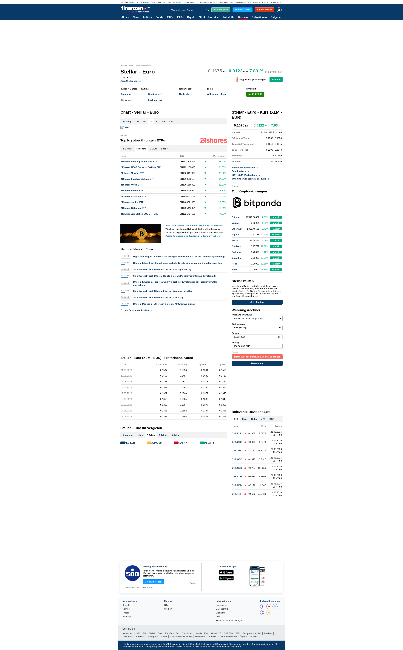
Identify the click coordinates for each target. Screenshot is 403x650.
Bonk (235, 269)
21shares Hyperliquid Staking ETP (139, 161)
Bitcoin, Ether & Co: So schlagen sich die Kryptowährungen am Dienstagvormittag (177, 263)
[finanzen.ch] (135, 8)
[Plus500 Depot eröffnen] (139, 11)
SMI (122, 2)
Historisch (126, 100)
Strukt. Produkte (209, 17)
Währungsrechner (216, 94)
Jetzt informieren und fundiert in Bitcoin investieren (193, 236)
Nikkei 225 (216, 633)
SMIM (152, 633)
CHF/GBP (237, 459)
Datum (235, 333)
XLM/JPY (182, 443)
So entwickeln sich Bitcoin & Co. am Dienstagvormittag (163, 291)
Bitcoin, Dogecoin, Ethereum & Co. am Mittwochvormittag (164, 304)
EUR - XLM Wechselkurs (245, 175)
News (136, 17)
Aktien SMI (127, 633)
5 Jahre (163, 435)
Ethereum (237, 229)
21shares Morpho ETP (132, 173)
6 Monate (128, 435)
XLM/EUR (130, 443)
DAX (169, 2)
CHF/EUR (237, 433)
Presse (125, 613)
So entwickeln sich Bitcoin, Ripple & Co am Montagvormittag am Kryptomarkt (174, 276)
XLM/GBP (156, 443)
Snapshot (126, 94)
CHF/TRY (236, 494)
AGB (218, 616)
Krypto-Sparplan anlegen (252, 79)
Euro (186, 2)
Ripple (235, 234)
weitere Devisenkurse (243, 167)
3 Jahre (151, 435)
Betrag (235, 342)
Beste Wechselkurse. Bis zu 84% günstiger (257, 356)
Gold (221, 2)
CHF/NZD (237, 485)
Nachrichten (185, 94)
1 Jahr (139, 435)
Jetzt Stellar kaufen (130, 81)
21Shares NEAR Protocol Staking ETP (141, 167)
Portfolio (212, 636)
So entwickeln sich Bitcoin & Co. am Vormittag (158, 297)
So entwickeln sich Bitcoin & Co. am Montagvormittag (162, 269)
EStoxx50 (204, 2)
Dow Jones (187, 633)
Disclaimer (221, 613)
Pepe (234, 263)
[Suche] (207, 10)
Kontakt (126, 605)
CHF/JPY (236, 450)
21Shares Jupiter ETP (132, 202)
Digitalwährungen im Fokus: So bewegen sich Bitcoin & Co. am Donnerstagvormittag (179, 256)
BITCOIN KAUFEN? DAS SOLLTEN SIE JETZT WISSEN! (194, 225)
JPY (263, 419)
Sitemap (126, 616)
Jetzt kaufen (257, 302)
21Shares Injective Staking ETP (137, 179)
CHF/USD (237, 442)
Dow (154, 2)
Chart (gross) (155, 94)
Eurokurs (140, 636)
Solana (235, 240)
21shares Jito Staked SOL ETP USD (139, 214)
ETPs (180, 17)
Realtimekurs (155, 100)
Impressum (221, 605)
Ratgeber (276, 17)
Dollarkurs (127, 636)
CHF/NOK (237, 468)
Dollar (255, 2)
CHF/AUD (237, 476)
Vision (235, 223)
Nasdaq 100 (202, 633)
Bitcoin (238, 2)
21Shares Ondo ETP (131, 184)
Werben (168, 609)
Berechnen (257, 363)
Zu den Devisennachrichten (135, 310)
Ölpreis (243, 636)
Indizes (147, 17)
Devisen (243, 17)
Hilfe (166, 605)
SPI (138, 2)
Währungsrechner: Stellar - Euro (249, 178)
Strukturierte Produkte (181, 636)
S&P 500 (228, 633)
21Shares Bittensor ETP (133, 208)
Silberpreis (153, 636)
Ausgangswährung (242, 314)
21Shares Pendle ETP (132, 190)
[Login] (279, 9)
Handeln (276, 79)
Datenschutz (222, 609)
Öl (271, 2)
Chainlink (237, 258)
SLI (144, 633)
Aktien (125, 17)
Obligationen (259, 17)
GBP (271, 419)
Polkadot (236, 252)
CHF (236, 419)
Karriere (126, 609)
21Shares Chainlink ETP (133, 196)
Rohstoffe (228, 17)
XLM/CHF (210, 443)
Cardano (236, 246)
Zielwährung (238, 324)
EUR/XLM (257, 94)
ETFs (170, 17)
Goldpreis (247, 633)
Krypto (191, 17)
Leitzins (254, 636)
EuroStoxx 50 (172, 633)
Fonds (159, 17)
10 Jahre (174, 435)
